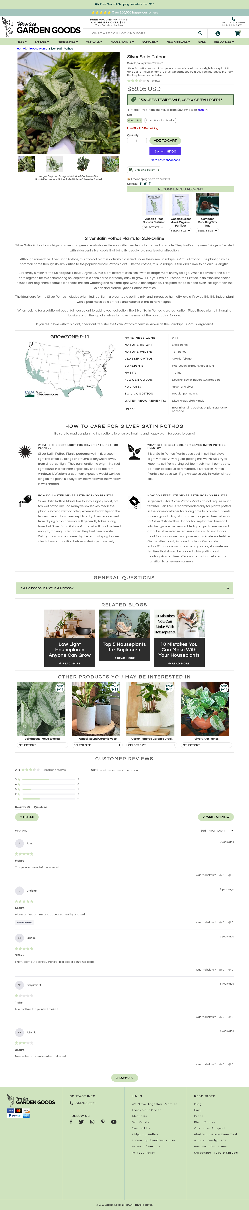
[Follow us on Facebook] (71, 1122)
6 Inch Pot (134, 120)
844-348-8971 (232, 25)
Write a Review (220, 818)
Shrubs (41, 41)
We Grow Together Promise (155, 1104)
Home (21, 48)
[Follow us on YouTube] (113, 1122)
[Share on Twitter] (145, 183)
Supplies (149, 41)
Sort (204, 830)
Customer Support (209, 1128)
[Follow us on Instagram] (92, 1122)
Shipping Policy (145, 1134)
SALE (202, 41)
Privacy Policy (144, 1152)
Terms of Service (146, 1146)
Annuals (93, 41)
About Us (139, 1116)
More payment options (165, 159)
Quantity (132, 135)
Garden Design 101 (210, 1140)
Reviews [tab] (22, 808)
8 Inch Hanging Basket (160, 120)
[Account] (217, 33)
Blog (198, 1104)
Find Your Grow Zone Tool (215, 1134)
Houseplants (121, 41)
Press (199, 1116)
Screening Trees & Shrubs (216, 1152)
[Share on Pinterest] (150, 183)
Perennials (66, 41)
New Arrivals (177, 41)
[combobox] (145, 33)
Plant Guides (205, 1122)
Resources (223, 41)
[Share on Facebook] (140, 183)
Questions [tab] (40, 808)
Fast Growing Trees (210, 1146)
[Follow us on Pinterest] (103, 1122)
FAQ (197, 1110)
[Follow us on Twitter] (81, 1122)
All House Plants (36, 48)
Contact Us (141, 1128)
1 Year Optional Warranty (153, 1140)
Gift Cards (140, 1122)
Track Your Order (146, 1110)
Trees (20, 41)
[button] (180, 81)
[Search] (200, 33)
